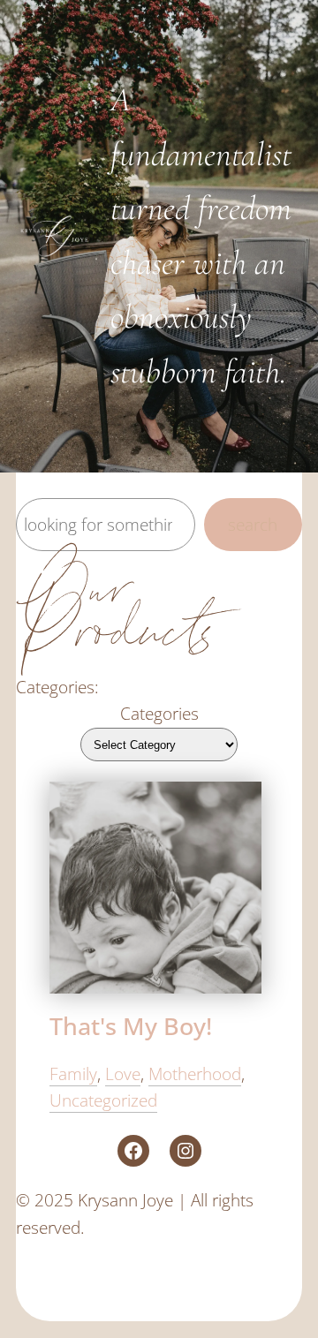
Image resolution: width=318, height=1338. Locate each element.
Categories (159, 713)
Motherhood (194, 1073)
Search (252, 524)
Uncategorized (103, 1100)
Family (73, 1073)
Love (122, 1073)
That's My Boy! (130, 1026)
